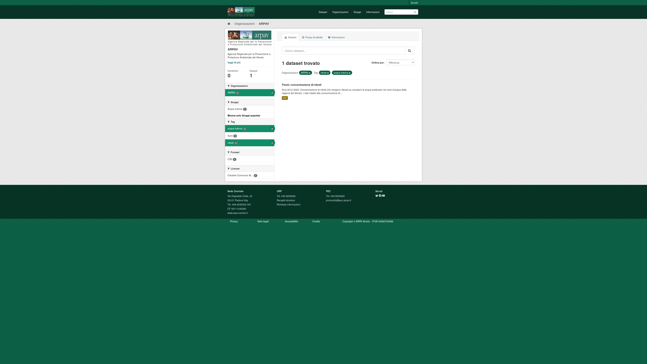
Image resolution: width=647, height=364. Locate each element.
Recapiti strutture (286, 200)
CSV (285, 98)
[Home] (228, 23)
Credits (316, 221)
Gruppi (357, 12)
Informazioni (372, 12)
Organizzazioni (340, 12)
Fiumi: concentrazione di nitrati (301, 85)
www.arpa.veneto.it (237, 213)
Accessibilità (291, 221)
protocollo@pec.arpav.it (338, 200)
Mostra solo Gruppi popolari (244, 115)
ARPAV (264, 23)
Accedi (414, 2)
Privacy (234, 221)
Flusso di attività (313, 37)
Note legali (263, 221)
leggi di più (234, 62)
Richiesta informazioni (288, 204)
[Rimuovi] (309, 72)
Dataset (323, 12)
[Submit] (415, 11)
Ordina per (378, 62)
